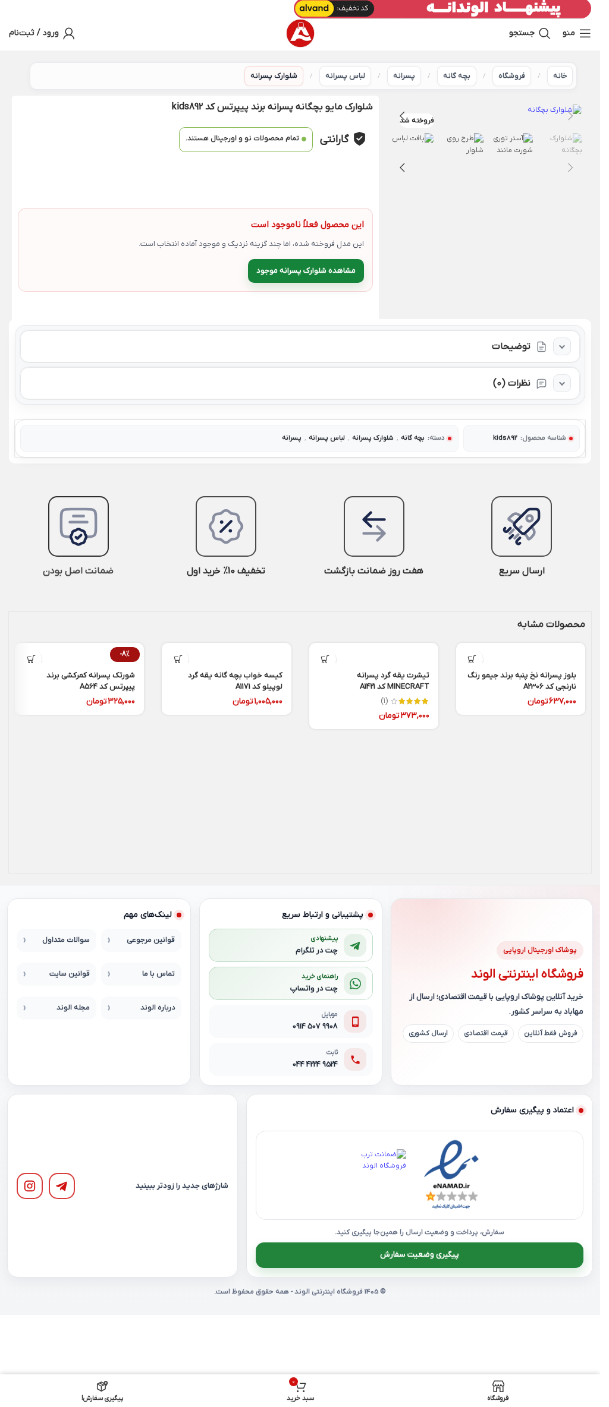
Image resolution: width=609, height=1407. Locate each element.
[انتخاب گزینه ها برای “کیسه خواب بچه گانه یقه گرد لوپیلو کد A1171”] (178, 659)
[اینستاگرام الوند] (30, 1186)
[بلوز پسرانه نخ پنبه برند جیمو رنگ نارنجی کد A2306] (520, 653)
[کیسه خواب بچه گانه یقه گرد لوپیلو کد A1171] (226, 653)
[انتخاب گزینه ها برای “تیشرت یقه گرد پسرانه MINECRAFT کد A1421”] (325, 659)
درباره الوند (157, 1007)
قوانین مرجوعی (151, 940)
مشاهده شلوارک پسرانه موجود (306, 271)
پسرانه (404, 76)
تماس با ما (158, 974)
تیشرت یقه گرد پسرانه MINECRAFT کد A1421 (393, 680)
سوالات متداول (66, 940)
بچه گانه (456, 76)
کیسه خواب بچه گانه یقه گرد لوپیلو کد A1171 (235, 680)
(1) (384, 701)
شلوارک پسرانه (273, 76)
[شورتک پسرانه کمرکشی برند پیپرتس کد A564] (79, 653)
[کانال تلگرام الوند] (62, 1186)
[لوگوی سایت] (300, 33)
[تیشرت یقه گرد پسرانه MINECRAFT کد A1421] (373, 653)
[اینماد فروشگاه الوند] (451, 1175)
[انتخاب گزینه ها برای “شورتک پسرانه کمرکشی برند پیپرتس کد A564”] (31, 659)
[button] (570, 116)
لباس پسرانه (345, 76)
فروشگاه (511, 76)
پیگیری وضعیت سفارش (419, 1255)
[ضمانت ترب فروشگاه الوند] (380, 1175)
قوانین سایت (69, 974)
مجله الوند (73, 1007)
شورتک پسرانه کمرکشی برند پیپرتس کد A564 (90, 680)
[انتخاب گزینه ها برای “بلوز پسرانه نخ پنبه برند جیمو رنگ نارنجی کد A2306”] (472, 659)
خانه (560, 76)
